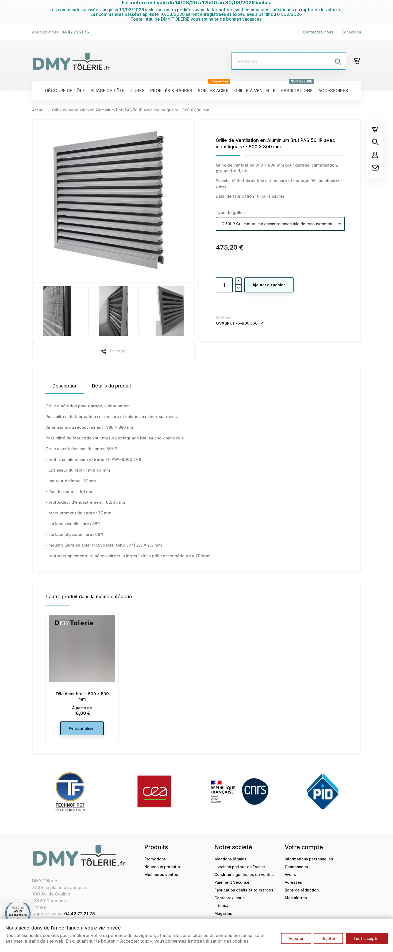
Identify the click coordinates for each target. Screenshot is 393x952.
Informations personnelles (309, 859)
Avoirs (290, 874)
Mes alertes (296, 897)
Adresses (293, 882)
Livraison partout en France (239, 866)
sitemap (222, 905)
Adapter (296, 938)
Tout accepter (366, 938)
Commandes (296, 866)
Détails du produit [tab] (111, 386)
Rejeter (328, 938)
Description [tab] (65, 386)
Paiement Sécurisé (231, 882)
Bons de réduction (302, 890)
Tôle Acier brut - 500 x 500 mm (82, 696)
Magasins (223, 913)
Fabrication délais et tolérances (243, 890)
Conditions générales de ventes (244, 874)
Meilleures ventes (161, 874)
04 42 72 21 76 (79, 913)
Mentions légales (230, 859)
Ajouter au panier (269, 285)
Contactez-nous (318, 32)
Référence (225, 317)
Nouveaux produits (162, 866)
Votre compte (304, 847)
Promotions (155, 859)
